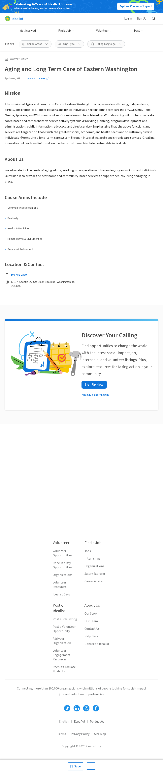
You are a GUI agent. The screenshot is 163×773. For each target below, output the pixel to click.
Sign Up (141, 19)
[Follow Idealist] (67, 708)
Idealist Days (61, 594)
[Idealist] (14, 18)
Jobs (87, 551)
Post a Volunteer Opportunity (64, 629)
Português (97, 721)
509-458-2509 (19, 275)
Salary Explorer (94, 574)
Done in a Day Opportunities (62, 565)
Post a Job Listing (65, 619)
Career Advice (93, 581)
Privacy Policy (80, 734)
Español (79, 721)
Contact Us (92, 629)
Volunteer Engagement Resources (62, 655)
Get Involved (28, 31)
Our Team (91, 621)
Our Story (90, 613)
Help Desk (91, 636)
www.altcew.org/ (38, 78)
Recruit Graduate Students (64, 669)
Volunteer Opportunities (62, 553)
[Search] (153, 18)
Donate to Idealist (96, 644)
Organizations (62, 575)
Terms (61, 734)
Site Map (100, 734)
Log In (128, 19)
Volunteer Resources (60, 584)
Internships (92, 558)
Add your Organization (62, 640)
